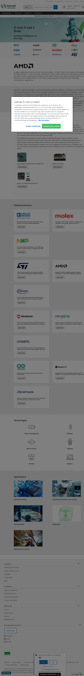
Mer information (44, 120)
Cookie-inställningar (33, 126)
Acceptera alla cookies (51, 126)
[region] (42, 114)
